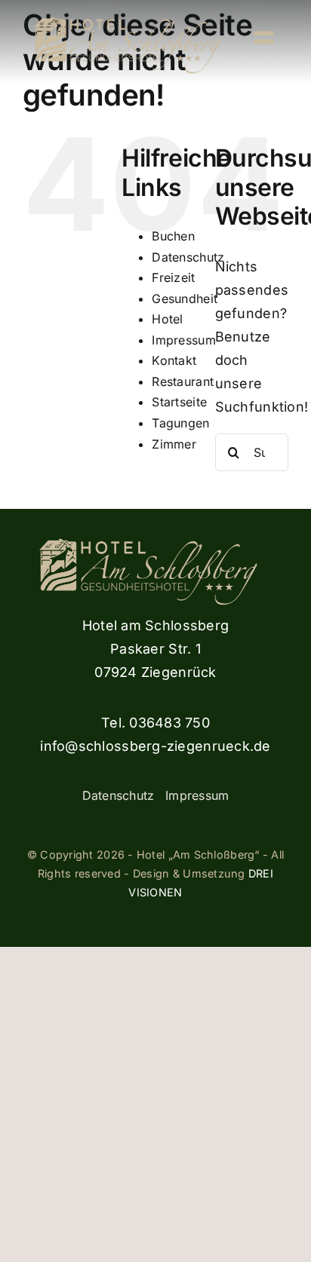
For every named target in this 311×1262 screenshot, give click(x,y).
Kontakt (174, 360)
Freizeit (173, 277)
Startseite (179, 401)
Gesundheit (184, 298)
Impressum (183, 340)
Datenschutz (188, 257)
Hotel (167, 318)
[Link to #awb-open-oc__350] (263, 37)
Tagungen (180, 422)
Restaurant (183, 381)
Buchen (173, 236)
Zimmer (174, 444)
